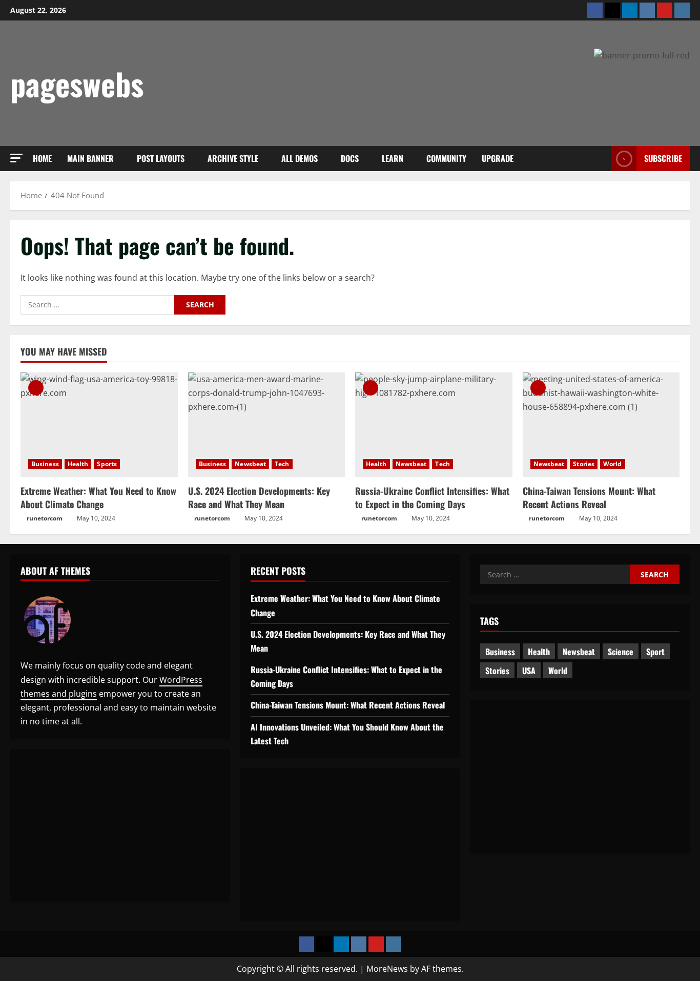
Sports (107, 464)
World (612, 464)
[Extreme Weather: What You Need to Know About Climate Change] (99, 424)
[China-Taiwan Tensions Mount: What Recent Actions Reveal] (601, 424)
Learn (392, 158)
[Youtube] (664, 10)
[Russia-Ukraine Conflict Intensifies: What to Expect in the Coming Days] (433, 424)
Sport (655, 651)
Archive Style (233, 158)
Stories (583, 464)
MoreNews (387, 968)
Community (446, 158)
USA (529, 670)
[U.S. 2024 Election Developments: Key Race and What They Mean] (266, 424)
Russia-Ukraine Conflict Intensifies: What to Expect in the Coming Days (432, 497)
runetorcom (45, 518)
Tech (282, 464)
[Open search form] (601, 159)
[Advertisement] (503, 91)
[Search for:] (97, 305)
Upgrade (497, 158)
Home (42, 158)
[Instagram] (682, 10)
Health (78, 464)
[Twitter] (612, 10)
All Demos (299, 158)
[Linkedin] (629, 10)
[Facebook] (595, 10)
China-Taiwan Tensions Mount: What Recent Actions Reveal (589, 497)
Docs (350, 158)
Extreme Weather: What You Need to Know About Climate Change (98, 497)
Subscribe (663, 158)
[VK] (647, 10)
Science (620, 651)
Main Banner (90, 158)
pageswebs (76, 83)
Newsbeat (250, 464)
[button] (16, 158)
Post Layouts (160, 158)
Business (45, 464)
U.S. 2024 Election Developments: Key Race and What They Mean (259, 497)
